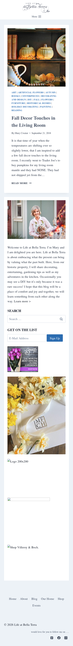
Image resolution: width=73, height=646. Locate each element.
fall (37, 99)
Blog (34, 599)
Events (36, 605)
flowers (47, 99)
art (14, 92)
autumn (51, 92)
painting (45, 106)
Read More (21, 183)
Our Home (47, 599)
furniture (18, 103)
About (24, 599)
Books (16, 95)
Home (12, 599)
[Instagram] (66, 638)
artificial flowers (31, 92)
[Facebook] (59, 638)
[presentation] (36, 57)
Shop (61, 599)
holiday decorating (25, 106)
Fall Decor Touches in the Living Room (33, 121)
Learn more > (22, 301)
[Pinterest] (52, 638)
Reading (17, 110)
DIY (30, 99)
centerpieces (30, 95)
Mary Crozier (21, 133)
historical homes (39, 103)
